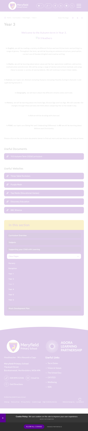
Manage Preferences (54, 426)
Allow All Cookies (34, 427)
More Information (47, 419)
